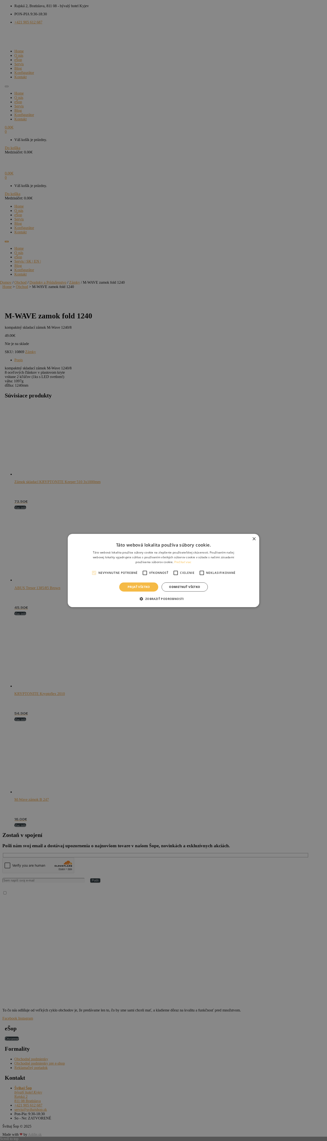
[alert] (163, 570)
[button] (163, 598)
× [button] (254, 539)
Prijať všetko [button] (139, 587)
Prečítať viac (183, 562)
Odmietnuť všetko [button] (184, 587)
